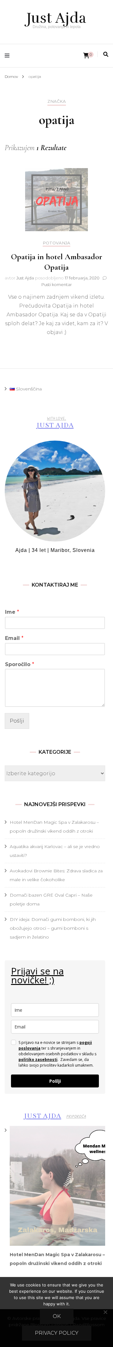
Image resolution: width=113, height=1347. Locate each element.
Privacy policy (56, 1333)
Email (14, 638)
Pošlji (17, 721)
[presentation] (57, 1186)
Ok (57, 1316)
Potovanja (56, 243)
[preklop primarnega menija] (9, 55)
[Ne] (105, 1312)
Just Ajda (57, 18)
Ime (12, 612)
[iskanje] (105, 54)
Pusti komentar (56, 284)
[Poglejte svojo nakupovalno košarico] (86, 56)
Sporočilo (19, 664)
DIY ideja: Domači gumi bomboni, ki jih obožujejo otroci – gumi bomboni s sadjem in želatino (53, 928)
